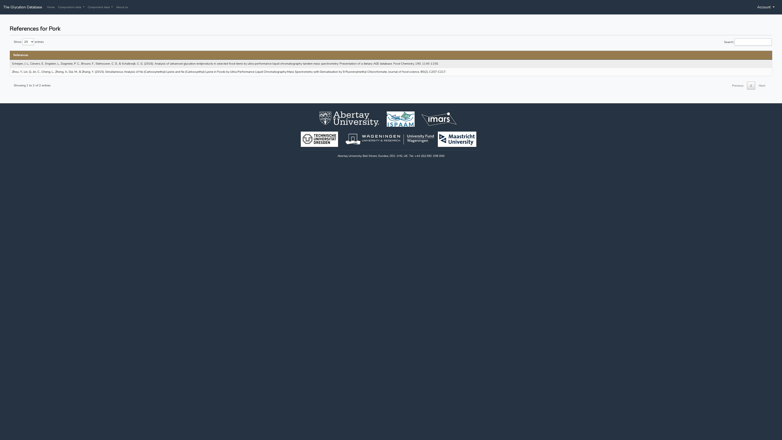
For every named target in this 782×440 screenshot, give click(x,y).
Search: (729, 42)
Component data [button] (99, 7)
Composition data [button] (70, 7)
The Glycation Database (22, 7)
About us (122, 7)
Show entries (29, 42)
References (20, 55)
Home (51, 7)
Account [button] (764, 7)
